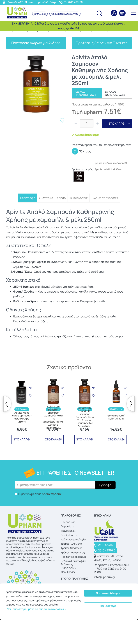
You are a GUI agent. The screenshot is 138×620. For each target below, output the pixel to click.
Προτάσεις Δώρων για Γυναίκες (102, 42)
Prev (7, 404)
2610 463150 (106, 545)
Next (130, 404)
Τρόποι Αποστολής (71, 548)
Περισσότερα (108, 605)
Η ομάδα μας (68, 522)
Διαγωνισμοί (68, 530)
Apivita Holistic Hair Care (108, 169)
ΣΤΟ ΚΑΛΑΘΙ (117, 124)
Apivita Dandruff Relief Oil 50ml (116, 417)
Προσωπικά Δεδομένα (73, 556)
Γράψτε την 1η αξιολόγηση (109, 163)
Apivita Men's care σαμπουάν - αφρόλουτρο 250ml (22, 417)
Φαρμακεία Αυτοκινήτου (65, 13)
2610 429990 (106, 550)
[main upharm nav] (133, 13)
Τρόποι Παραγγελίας (73, 552)
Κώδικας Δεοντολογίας (74, 539)
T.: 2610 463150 (73, 2)
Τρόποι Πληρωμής (71, 543)
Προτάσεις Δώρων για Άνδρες (36, 42)
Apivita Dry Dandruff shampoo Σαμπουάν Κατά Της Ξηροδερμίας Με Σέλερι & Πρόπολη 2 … (53, 417)
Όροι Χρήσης (68, 572)
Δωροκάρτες (68, 526)
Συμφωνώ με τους (40, 494)
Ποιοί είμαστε (69, 535)
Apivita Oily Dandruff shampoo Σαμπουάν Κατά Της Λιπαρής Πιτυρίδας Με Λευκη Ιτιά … (84, 417)
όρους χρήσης (52, 494)
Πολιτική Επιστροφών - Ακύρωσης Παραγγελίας (74, 564)
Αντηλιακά (40, 13)
